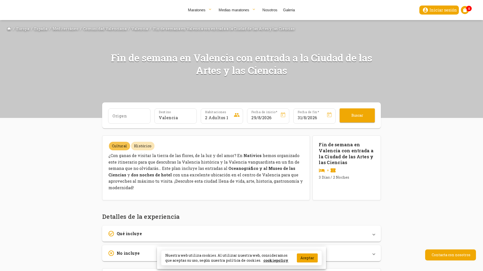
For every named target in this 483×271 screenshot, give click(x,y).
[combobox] (129, 118)
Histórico (142, 146)
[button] (241, 234)
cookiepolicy (276, 260)
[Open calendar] (283, 116)
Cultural (119, 146)
